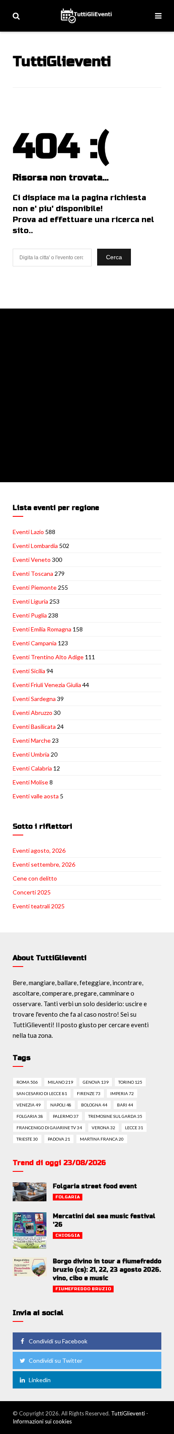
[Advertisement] (87, 395)
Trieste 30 (27, 1138)
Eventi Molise (30, 782)
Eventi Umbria (31, 754)
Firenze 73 (89, 1093)
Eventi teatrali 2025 (39, 906)
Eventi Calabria (32, 768)
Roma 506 (27, 1082)
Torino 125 (130, 1082)
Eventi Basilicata (34, 726)
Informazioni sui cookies (42, 1421)
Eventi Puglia (30, 615)
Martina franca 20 (102, 1138)
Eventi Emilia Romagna (42, 629)
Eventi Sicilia (29, 670)
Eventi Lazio (28, 531)
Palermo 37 (66, 1116)
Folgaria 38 (29, 1116)
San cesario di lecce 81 (41, 1093)
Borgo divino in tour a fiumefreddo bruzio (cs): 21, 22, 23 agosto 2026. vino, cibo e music (107, 1270)
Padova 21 (59, 1138)
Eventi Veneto (32, 559)
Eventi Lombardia (35, 545)
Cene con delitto (35, 878)
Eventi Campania (35, 643)
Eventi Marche (32, 740)
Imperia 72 (122, 1093)
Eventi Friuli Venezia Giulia (47, 684)
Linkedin (40, 1379)
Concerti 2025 (32, 892)
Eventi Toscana (33, 573)
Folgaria (67, 1197)
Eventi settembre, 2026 (44, 864)
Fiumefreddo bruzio (83, 1289)
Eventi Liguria (30, 601)
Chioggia (67, 1235)
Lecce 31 (134, 1127)
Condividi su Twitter (55, 1360)
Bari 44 (125, 1104)
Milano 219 (60, 1082)
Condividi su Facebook (58, 1341)
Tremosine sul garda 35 (115, 1116)
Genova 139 (96, 1082)
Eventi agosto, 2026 (39, 850)
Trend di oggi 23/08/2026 (59, 1163)
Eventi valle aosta (36, 796)
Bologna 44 (94, 1104)
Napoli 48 (60, 1104)
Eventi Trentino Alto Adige (48, 657)
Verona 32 (103, 1127)
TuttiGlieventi (128, 1413)
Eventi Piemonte (35, 587)
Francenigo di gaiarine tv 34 (49, 1127)
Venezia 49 (28, 1104)
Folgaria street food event (95, 1186)
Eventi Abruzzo (32, 712)
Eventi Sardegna (34, 698)
